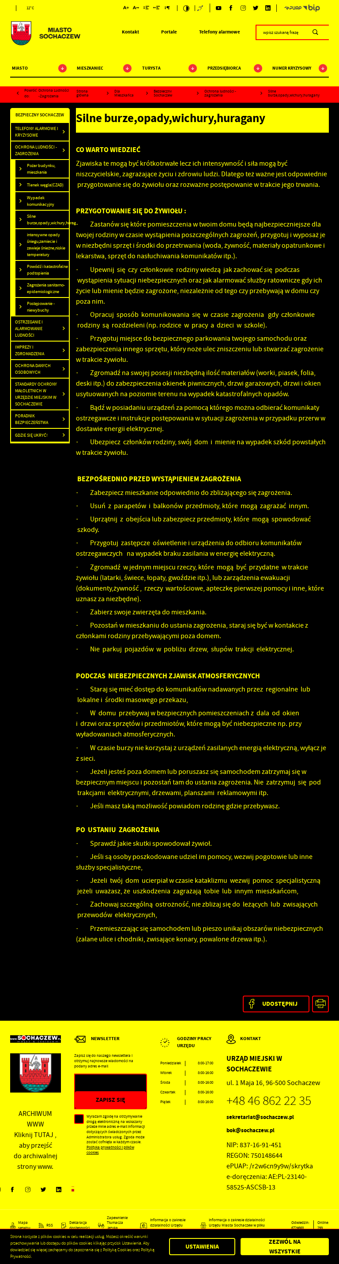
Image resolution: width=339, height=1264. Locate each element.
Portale (169, 32)
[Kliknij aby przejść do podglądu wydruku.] (320, 1004)
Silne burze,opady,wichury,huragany (48, 219)
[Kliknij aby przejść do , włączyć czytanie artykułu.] (114, 136)
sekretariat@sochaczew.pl (260, 1117)
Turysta (151, 68)
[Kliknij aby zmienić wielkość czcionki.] (126, 8)
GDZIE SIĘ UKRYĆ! (31, 435)
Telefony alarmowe (219, 32)
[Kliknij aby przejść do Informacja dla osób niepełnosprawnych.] (200, 8)
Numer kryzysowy (291, 68)
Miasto (20, 68)
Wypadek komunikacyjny (40, 201)
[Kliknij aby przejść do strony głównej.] (45, 33)
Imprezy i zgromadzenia (29, 350)
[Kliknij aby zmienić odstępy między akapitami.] (167, 8)
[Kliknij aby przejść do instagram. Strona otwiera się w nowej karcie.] (243, 8)
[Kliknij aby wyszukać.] (315, 32)
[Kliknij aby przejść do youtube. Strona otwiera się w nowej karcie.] (218, 8)
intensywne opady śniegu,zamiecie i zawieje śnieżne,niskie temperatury (46, 244)
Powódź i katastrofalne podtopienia (47, 270)
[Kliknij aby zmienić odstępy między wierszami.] (146, 8)
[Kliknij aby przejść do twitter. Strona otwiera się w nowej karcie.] (255, 8)
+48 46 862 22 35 (268, 1101)
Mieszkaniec (90, 68)
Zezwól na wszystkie (285, 1246)
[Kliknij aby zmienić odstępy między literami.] (136, 8)
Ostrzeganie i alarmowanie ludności (29, 328)
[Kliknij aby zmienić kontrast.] (186, 8)
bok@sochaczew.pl (250, 1130)
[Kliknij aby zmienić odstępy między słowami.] (157, 8)
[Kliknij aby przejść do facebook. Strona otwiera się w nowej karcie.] (231, 8)
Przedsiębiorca (224, 68)
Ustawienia (202, 1246)
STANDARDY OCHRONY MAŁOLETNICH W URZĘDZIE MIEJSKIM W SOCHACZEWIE (36, 394)
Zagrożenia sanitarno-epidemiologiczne (46, 288)
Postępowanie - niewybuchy (41, 307)
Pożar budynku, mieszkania (41, 169)
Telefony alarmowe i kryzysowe (36, 132)
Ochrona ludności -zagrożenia (53, 93)
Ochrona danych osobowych (33, 369)
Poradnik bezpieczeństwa (31, 419)
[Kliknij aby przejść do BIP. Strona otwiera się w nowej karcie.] (311, 8)
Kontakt (130, 32)
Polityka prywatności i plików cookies (110, 1150)
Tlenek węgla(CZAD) (45, 185)
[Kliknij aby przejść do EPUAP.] (292, 8)
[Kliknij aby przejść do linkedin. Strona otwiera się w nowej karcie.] (268, 8)
